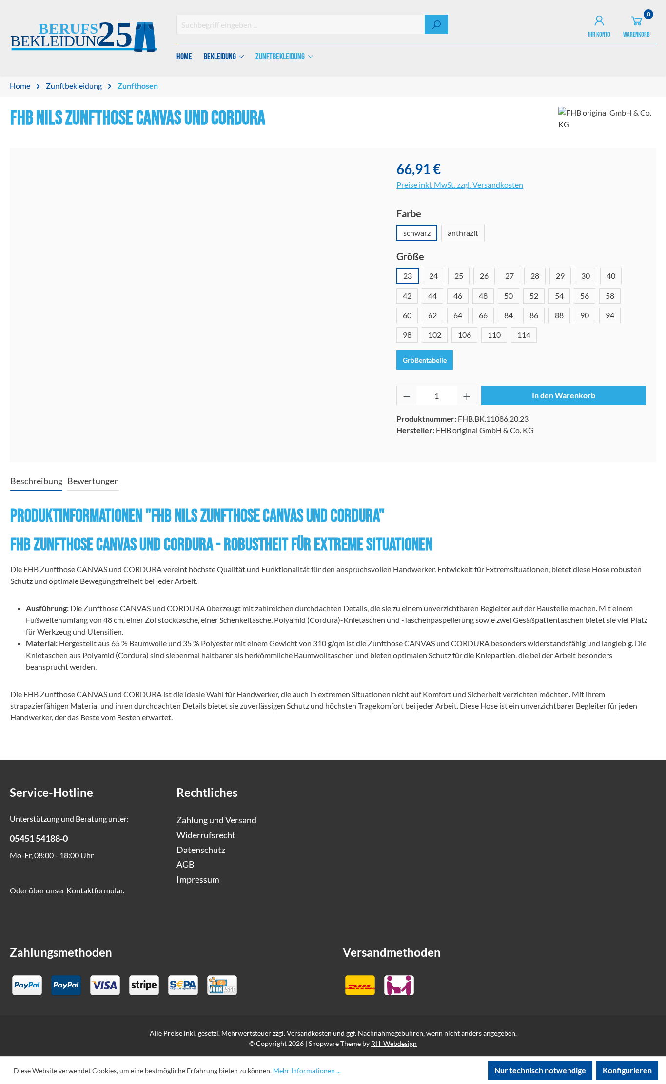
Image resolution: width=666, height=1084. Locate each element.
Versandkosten (309, 1033)
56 (584, 295)
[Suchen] (436, 24)
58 (610, 295)
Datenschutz (200, 850)
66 (483, 315)
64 (457, 315)
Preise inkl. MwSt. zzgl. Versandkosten (459, 184)
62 (432, 315)
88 (559, 315)
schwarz (417, 232)
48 (483, 295)
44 (432, 295)
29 (560, 275)
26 (484, 275)
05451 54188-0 (39, 838)
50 (508, 295)
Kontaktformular (94, 890)
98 (407, 334)
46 (457, 295)
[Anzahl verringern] (406, 395)
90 (584, 315)
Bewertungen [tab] (93, 481)
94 (610, 315)
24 (433, 275)
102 (434, 334)
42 (407, 295)
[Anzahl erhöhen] (467, 395)
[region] (198, 263)
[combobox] (301, 24)
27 (509, 275)
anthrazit (463, 232)
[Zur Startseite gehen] (83, 38)
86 (533, 315)
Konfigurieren (627, 1070)
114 (523, 334)
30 (585, 275)
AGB (185, 864)
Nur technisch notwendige (540, 1070)
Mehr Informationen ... (307, 1070)
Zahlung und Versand (216, 820)
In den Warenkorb (563, 395)
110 (494, 334)
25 (458, 275)
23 (407, 275)
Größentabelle (425, 360)
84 (508, 315)
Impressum (197, 879)
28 (534, 275)
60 (407, 315)
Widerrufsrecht (205, 835)
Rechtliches (206, 792)
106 (464, 334)
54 (559, 295)
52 (533, 295)
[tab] (36, 481)
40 (611, 275)
